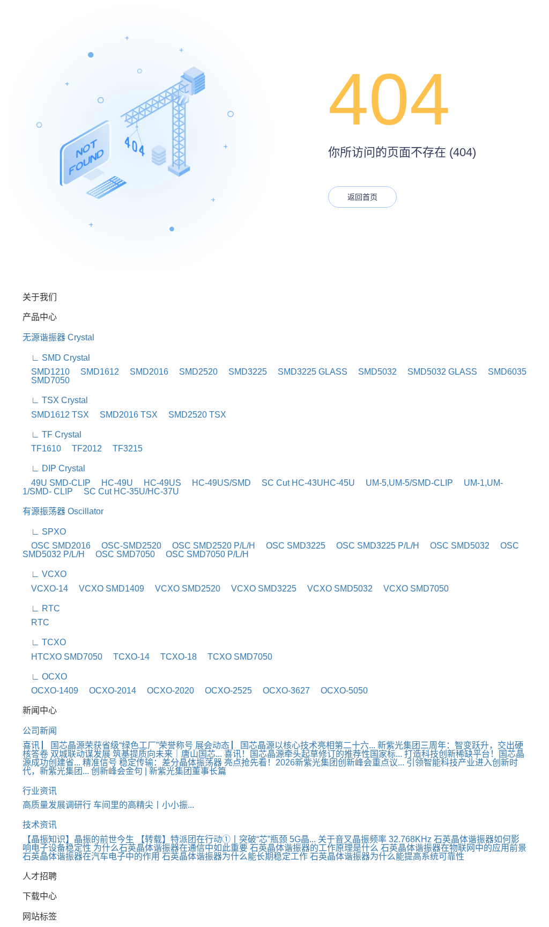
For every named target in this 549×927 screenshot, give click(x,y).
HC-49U (113, 482)
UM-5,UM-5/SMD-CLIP (405, 482)
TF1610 (42, 448)
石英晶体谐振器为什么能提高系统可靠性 (387, 856)
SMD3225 (243, 371)
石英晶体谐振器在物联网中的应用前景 (453, 847)
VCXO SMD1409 (107, 588)
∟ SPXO (44, 531)
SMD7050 (46, 380)
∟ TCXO (44, 642)
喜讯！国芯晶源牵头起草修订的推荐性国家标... (313, 753)
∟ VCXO (44, 574)
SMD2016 (144, 371)
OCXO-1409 (50, 690)
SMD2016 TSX (124, 414)
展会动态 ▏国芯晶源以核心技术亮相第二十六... (285, 745)
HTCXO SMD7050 (62, 656)
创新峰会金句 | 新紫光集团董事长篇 (158, 771)
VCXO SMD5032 (336, 588)
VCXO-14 (45, 588)
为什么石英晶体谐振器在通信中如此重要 (170, 847)
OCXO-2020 (166, 690)
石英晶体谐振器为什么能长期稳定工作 (235, 856)
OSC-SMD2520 (127, 545)
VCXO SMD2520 (183, 588)
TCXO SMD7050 (235, 656)
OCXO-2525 (224, 690)
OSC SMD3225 (291, 545)
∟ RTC (41, 608)
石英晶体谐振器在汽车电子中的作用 (91, 856)
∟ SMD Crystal (56, 357)
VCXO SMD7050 (412, 588)
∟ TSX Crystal (55, 400)
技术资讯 (40, 824)
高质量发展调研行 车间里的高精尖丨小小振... (108, 804)
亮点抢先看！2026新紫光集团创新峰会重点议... (314, 762)
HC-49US (158, 482)
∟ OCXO (45, 676)
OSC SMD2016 (57, 545)
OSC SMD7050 (121, 554)
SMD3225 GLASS (308, 371)
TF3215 (123, 448)
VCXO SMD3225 (259, 588)
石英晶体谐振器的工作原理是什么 (314, 847)
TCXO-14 (127, 656)
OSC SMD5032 (455, 545)
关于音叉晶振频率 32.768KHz (375, 839)
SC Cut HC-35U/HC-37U (127, 491)
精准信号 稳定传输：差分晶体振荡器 (152, 762)
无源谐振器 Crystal (58, 337)
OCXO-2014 (108, 690)
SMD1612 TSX (56, 414)
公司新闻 (40, 730)
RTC (36, 622)
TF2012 (82, 448)
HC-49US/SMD (217, 482)
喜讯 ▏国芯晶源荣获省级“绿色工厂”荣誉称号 (108, 745)
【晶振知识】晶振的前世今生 (78, 839)
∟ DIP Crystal (54, 468)
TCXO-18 (174, 656)
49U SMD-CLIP (57, 482)
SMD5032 (373, 371)
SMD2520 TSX (193, 414)
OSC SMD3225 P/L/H (373, 545)
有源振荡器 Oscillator (63, 511)
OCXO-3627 (282, 690)
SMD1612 (95, 371)
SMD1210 (46, 371)
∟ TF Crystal (52, 434)
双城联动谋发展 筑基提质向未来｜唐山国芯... (136, 753)
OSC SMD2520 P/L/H (209, 545)
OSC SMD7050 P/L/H (203, 554)
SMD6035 (502, 371)
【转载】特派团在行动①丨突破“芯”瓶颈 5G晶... (226, 839)
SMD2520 (194, 371)
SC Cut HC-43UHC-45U (304, 482)
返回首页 (362, 197)
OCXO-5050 (340, 690)
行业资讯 (40, 790)
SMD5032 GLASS (438, 371)
